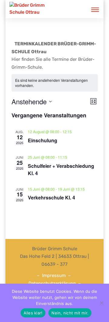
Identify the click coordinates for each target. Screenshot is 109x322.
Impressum (54, 275)
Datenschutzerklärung (52, 283)
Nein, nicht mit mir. (69, 312)
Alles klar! (33, 312)
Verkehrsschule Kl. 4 (51, 197)
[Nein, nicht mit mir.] (101, 303)
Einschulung (42, 140)
